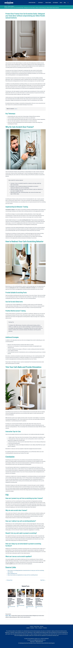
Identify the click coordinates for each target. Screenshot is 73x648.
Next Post (43, 580)
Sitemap (41, 626)
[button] (68, 2)
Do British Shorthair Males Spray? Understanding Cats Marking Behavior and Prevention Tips (29, 601)
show (16, 108)
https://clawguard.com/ (12, 573)
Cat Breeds (40, 2)
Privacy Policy (36, 626)
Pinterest (45, 627)
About (61, 2)
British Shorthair (32, 2)
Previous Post (9, 580)
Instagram (40, 627)
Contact (31, 626)
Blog (65, 2)
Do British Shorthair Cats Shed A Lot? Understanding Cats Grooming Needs (20, 601)
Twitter (36, 627)
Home (7, 615)
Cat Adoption (55, 2)
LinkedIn (28, 627)
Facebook (32, 627)
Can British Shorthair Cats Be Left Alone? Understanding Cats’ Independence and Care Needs (39, 601)
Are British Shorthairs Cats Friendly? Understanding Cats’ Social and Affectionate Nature (11, 601)
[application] (35, 2)
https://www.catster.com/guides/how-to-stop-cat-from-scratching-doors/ (23, 574)
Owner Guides (48, 2)
